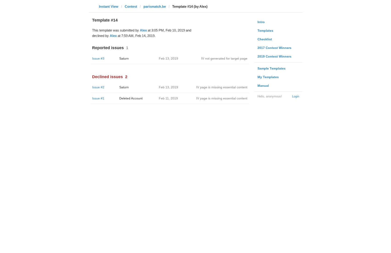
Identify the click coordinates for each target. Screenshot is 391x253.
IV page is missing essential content (221, 87)
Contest (131, 6)
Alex (143, 30)
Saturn (124, 58)
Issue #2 (98, 87)
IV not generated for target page (224, 58)
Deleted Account (131, 98)
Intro (261, 22)
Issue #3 (98, 58)
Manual (263, 85)
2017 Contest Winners (274, 48)
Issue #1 (98, 98)
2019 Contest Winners (274, 56)
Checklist (264, 39)
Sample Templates (271, 68)
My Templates (268, 77)
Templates (265, 30)
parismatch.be (154, 6)
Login (295, 96)
